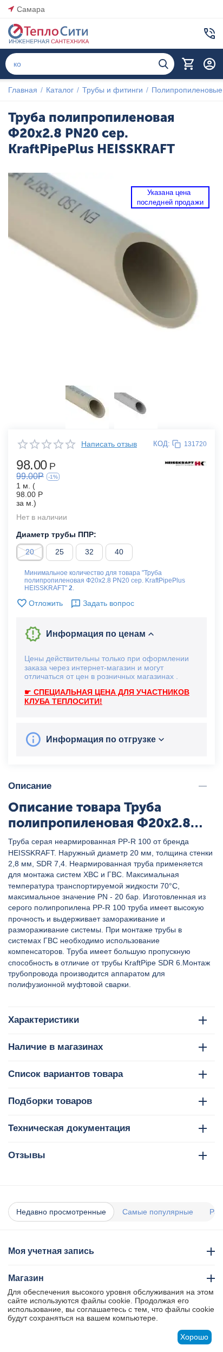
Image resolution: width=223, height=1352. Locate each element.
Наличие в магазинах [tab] (55, 1047)
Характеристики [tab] (43, 1020)
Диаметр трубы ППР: (56, 534)
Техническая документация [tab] (69, 1128)
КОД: (161, 444)
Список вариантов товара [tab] (65, 1074)
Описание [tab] (29, 786)
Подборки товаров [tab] (50, 1101)
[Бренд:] (185, 463)
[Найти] (163, 64)
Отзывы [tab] (26, 1155)
